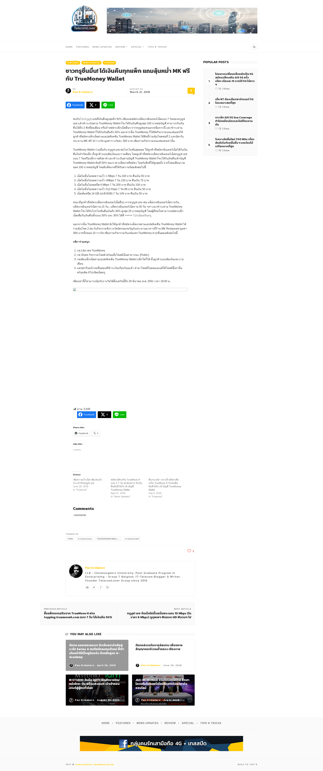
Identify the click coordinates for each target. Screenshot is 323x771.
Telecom (109, 63)
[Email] (87, 587)
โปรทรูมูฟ (86, 119)
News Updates (102, 47)
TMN (70, 539)
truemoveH (132, 539)
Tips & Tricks (157, 47)
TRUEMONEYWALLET (109, 539)
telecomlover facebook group (94, 764)
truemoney (85, 539)
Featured (82, 47)
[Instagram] (107, 587)
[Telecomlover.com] (84, 21)
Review (120, 47)
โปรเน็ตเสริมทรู (142, 215)
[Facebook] (100, 587)
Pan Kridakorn (83, 92)
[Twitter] (94, 587)
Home (69, 47)
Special (136, 47)
